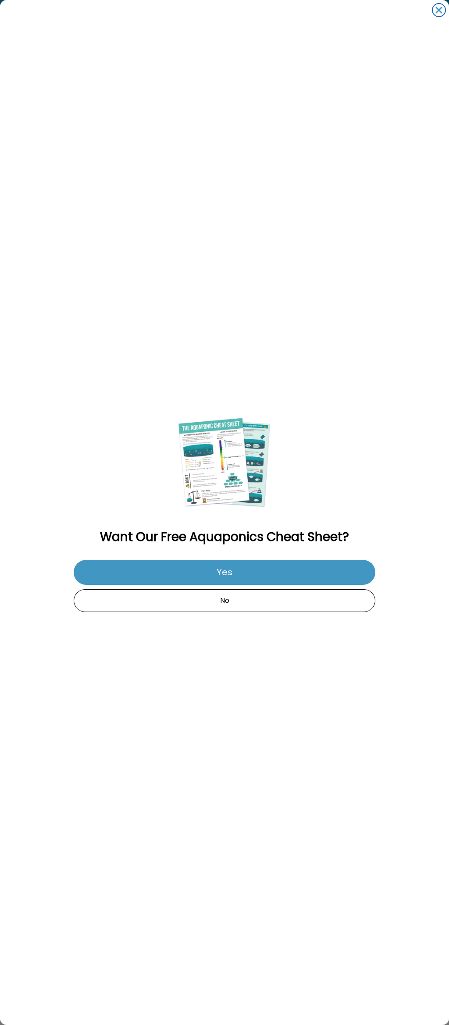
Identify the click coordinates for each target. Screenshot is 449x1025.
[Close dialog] (438, 10)
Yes (224, 572)
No (224, 600)
